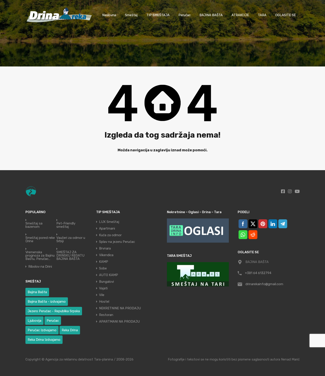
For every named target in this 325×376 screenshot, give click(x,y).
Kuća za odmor (110, 235)
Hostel (104, 302)
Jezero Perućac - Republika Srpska (54, 311)
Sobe (103, 268)
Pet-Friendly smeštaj (65, 225)
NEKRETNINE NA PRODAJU (120, 308)
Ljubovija (34, 321)
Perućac (184, 15)
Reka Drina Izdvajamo (44, 340)
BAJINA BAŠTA (211, 15)
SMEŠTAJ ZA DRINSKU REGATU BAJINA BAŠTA (70, 256)
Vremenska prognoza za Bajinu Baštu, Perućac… (40, 256)
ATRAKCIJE (240, 15)
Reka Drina (70, 330)
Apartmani (107, 228)
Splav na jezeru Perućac (117, 242)
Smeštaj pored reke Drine (40, 239)
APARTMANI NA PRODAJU (119, 321)
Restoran (106, 315)
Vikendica (106, 255)
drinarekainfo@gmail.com (264, 284)
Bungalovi (106, 282)
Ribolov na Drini (40, 266)
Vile (101, 295)
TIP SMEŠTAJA (158, 15)
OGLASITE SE (285, 15)
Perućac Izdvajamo (42, 330)
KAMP (103, 262)
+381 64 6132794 (258, 273)
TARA (262, 15)
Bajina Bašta (37, 292)
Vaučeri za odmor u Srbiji (70, 239)
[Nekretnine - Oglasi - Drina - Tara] (198, 230)
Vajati (103, 288)
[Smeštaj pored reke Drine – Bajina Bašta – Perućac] (60, 24)
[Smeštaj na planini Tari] (198, 274)
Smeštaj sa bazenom (33, 225)
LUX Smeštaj (109, 222)
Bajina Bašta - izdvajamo (47, 302)
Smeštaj (131, 15)
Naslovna (109, 15)
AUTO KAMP (108, 275)
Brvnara (105, 248)
